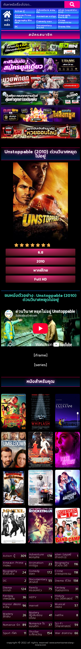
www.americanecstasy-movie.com (54, 644)
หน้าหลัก (7, 22)
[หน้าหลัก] (7, 14)
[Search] (72, 4)
